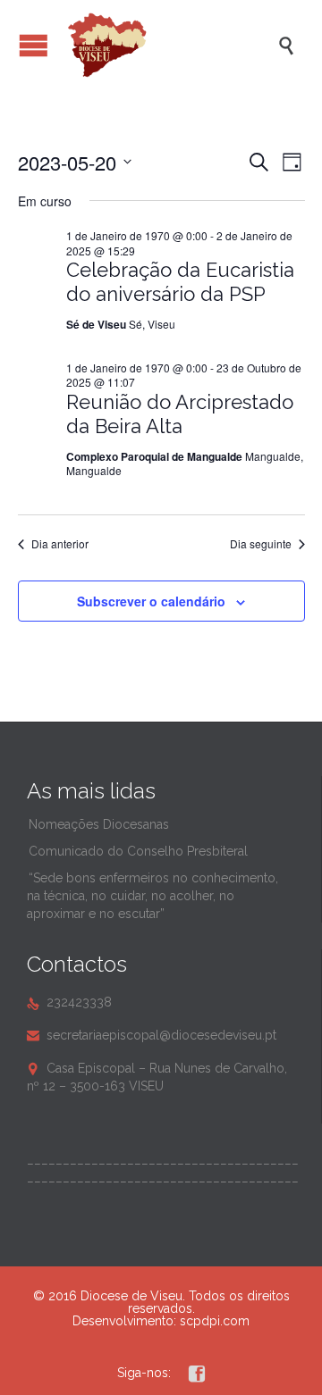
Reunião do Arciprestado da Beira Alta (179, 414)
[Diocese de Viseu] (170, 45)
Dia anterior (60, 544)
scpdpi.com (215, 1321)
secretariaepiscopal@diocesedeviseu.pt (151, 1035)
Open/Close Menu (33, 45)
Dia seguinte (261, 544)
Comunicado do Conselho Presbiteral (138, 851)
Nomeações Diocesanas (99, 824)
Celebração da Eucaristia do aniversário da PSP (180, 281)
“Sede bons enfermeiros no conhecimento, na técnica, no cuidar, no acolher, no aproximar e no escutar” (152, 896)
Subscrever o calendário (151, 601)
